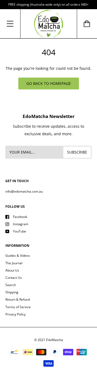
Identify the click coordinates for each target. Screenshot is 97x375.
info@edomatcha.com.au (24, 191)
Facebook (20, 216)
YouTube (19, 231)
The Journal (13, 263)
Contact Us (13, 277)
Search (10, 285)
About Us (12, 270)
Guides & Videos (17, 255)
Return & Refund (17, 299)
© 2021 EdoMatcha (48, 340)
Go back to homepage (48, 83)
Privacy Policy (15, 314)
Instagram (20, 224)
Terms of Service (18, 307)
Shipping (11, 292)
